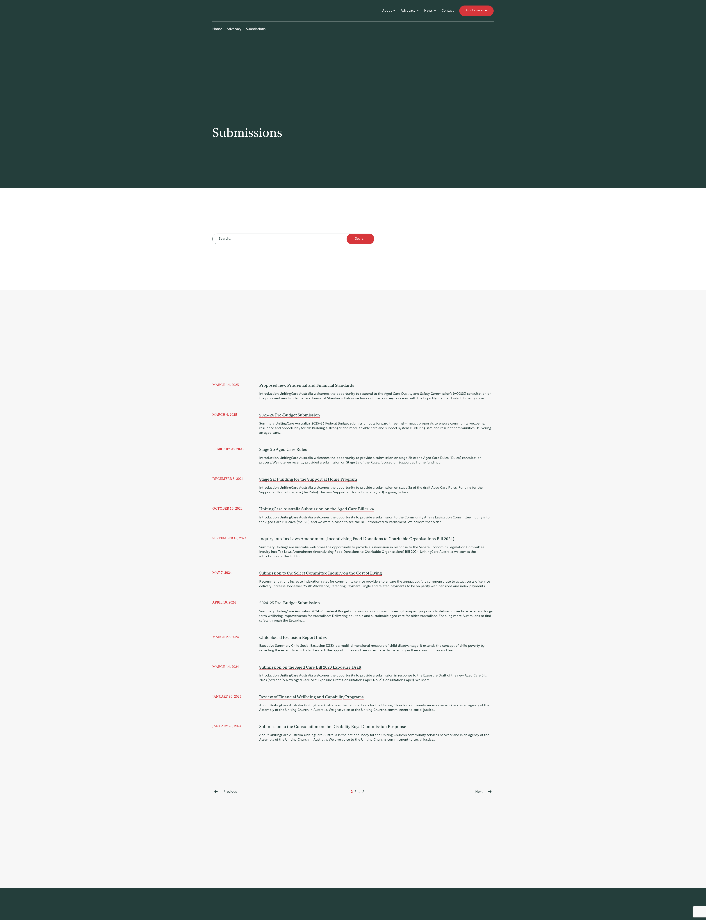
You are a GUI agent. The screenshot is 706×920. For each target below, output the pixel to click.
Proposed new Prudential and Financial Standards (306, 385)
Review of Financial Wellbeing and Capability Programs (311, 696)
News (428, 10)
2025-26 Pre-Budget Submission (289, 415)
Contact (447, 10)
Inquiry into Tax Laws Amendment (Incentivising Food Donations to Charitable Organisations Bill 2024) (356, 538)
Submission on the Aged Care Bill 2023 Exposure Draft (310, 667)
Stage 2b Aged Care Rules (283, 449)
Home (217, 29)
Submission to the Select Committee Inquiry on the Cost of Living (320, 573)
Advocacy (408, 10)
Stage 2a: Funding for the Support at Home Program (308, 479)
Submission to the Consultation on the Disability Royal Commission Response (332, 726)
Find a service (476, 10)
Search (360, 239)
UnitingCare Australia (230, 11)
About (387, 10)
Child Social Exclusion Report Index (293, 637)
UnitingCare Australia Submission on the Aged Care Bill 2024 (316, 508)
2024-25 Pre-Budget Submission (289, 602)
